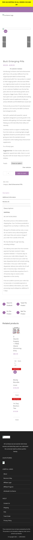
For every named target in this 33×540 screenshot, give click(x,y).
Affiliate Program (8, 487)
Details (19, 361)
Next (28, 42)
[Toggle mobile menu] (29, 17)
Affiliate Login (8, 482)
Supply (5, 163)
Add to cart (22, 173)
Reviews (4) (6, 201)
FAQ (5, 512)
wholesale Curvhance (10, 491)
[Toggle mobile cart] (26, 17)
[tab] (16, 193)
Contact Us (7, 503)
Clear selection (27, 167)
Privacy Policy (8, 520)
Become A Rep (8, 478)
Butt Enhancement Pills (15, 184)
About (5, 474)
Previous (4, 42)
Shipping (6, 507)
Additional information (9, 197)
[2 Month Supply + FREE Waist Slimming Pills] (16, 330)
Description (6, 193)
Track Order (7, 516)
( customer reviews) (16, 69)
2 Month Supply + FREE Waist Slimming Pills (17, 344)
